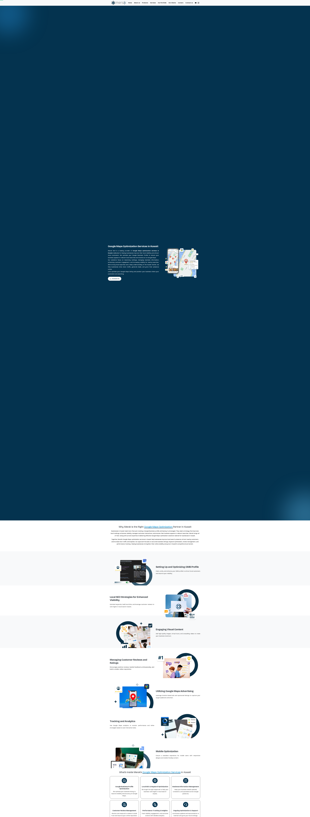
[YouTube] (195, 3)
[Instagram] (198, 3)
